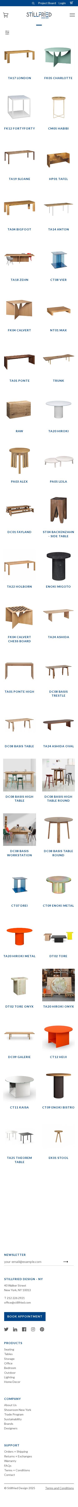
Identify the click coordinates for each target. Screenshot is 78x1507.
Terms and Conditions (59, 1488)
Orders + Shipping (16, 1451)
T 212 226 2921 (14, 1298)
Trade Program (14, 1414)
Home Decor (12, 1381)
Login (62, 3)
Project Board (47, 3)
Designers (10, 1428)
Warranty (10, 1461)
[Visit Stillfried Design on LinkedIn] (15, 1330)
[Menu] (72, 15)
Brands (8, 1423)
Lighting (9, 1377)
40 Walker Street (15, 1285)
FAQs (7, 1465)
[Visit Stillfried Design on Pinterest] (42, 1330)
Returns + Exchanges (18, 1456)
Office (8, 1363)
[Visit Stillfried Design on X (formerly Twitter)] (6, 1330)
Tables (8, 1354)
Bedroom (10, 1368)
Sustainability (13, 1419)
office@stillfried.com (17, 1302)
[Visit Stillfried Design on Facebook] (24, 1330)
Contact (9, 1474)
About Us (10, 1405)
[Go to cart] (72, 3)
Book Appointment (24, 1316)
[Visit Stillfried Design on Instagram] (33, 1330)
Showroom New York (17, 1410)
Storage (9, 1358)
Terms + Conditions (17, 1470)
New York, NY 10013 (17, 1290)
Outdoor (10, 1372)
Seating (9, 1349)
